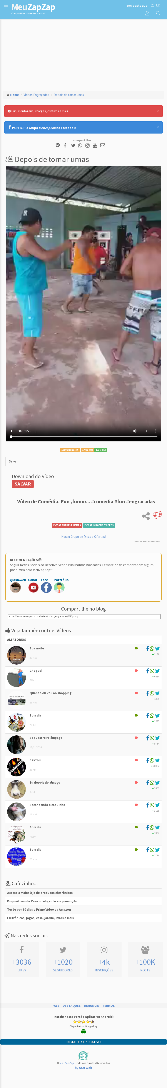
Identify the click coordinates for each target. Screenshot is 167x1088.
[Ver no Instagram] (88, 146)
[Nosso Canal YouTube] (96, 146)
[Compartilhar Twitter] (74, 146)
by (83, 1068)
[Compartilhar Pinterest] (58, 146)
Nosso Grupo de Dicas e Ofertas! (83, 537)
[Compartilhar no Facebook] (66, 146)
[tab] (13, 461)
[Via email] (102, 146)
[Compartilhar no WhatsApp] (81, 146)
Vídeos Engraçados (36, 95)
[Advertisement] (83, 54)
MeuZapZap (67, 1063)
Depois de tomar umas (69, 95)
